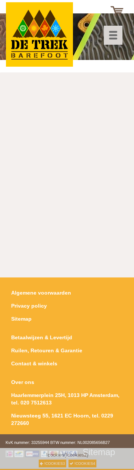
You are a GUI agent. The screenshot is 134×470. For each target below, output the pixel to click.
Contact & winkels (34, 363)
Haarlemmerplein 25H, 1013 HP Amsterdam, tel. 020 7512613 (65, 399)
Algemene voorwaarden (41, 293)
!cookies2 (76, 455)
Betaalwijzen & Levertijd (41, 337)
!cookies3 (54, 463)
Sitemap (21, 319)
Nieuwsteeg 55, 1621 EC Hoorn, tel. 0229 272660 (62, 419)
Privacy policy (29, 306)
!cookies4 (84, 463)
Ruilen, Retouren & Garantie (46, 350)
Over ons (22, 382)
